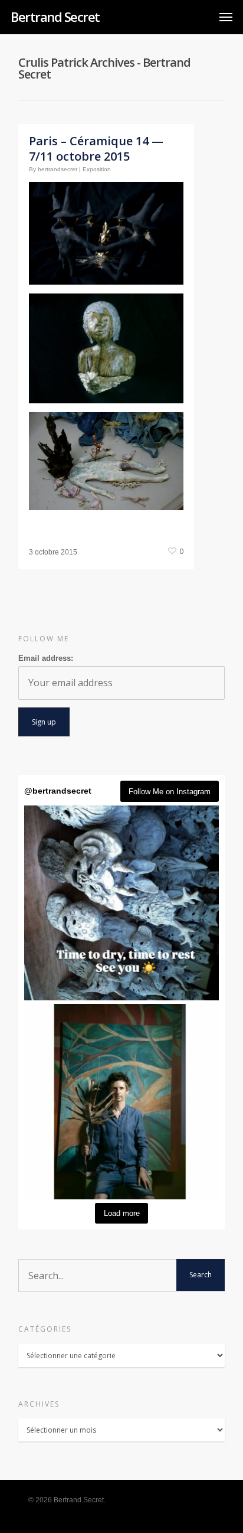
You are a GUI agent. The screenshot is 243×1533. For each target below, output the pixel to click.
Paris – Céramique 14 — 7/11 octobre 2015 (96, 148)
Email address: (45, 658)
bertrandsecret (57, 169)
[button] (121, 902)
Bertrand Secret (55, 16)
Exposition (97, 169)
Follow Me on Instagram (170, 791)
